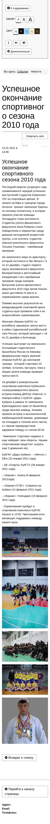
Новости (36, 71)
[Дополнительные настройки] (24, 43)
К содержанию (19, 8)
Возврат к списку (20, 757)
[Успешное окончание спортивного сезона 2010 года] (25, 542)
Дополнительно (20, 51)
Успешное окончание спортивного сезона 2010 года (23, 106)
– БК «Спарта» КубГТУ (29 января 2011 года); (23, 466)
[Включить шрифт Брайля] (8, 43)
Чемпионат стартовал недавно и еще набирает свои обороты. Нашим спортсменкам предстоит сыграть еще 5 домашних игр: (24, 442)
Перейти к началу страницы (19, 791)
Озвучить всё (35, 136)
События (22, 71)
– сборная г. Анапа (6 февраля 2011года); (21, 477)
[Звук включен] (16, 43)
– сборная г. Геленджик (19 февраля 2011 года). (24, 497)
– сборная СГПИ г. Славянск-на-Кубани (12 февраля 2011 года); (22, 487)
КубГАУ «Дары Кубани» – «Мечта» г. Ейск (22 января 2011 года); (24, 456)
